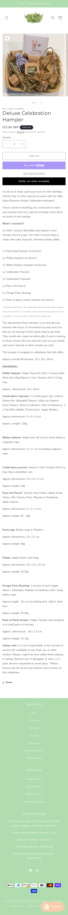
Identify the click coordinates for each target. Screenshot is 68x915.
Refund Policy (34, 786)
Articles (34, 735)
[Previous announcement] (6, 3)
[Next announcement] (62, 3)
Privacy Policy (34, 779)
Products (34, 720)
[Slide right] (41, 102)
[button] (6, 17)
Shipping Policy (34, 794)
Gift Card (34, 728)
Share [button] (9, 682)
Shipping (20, 132)
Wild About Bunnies (20, 901)
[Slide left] (26, 102)
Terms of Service (34, 750)
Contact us (34, 743)
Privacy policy (17, 906)
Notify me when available (34, 181)
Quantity (6, 137)
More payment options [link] (34, 173)
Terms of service (35, 906)
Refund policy (34, 758)
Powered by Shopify (39, 901)
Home (34, 713)
